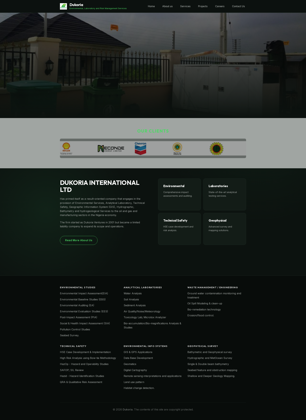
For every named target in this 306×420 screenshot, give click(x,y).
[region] (153, 65)
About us (167, 6)
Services (185, 6)
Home (151, 6)
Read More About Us (78, 240)
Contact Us (238, 6)
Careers (219, 6)
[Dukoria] (63, 6)
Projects (203, 6)
